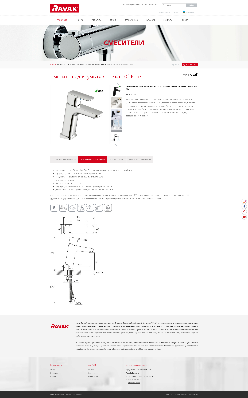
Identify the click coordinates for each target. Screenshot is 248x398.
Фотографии (93, 376)
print (177, 65)
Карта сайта (77, 394)
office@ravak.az (134, 382)
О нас (52, 370)
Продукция (61, 65)
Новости (91, 373)
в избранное (191, 65)
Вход (176, 12)
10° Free (88, 65)
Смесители (71, 65)
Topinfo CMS (193, 394)
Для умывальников (99, 65)
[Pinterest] (244, 211)
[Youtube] (244, 216)
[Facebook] (244, 206)
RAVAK (64, 8)
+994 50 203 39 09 (150, 5)
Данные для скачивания (140, 159)
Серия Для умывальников (64, 159)
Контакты (91, 370)
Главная (53, 65)
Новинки (53, 376)
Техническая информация (93, 159)
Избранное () (164, 12)
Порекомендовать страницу (60, 394)
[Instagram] (244, 201)
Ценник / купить (117, 159)
